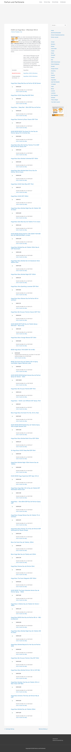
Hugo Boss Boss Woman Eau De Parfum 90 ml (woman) (24, 299)
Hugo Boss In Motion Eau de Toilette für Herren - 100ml (25, 604)
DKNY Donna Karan (55, 62)
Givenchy (53, 70)
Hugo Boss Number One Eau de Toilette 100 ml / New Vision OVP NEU (25, 682)
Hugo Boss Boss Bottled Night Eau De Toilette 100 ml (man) (26, 208)
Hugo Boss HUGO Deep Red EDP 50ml (22, 95)
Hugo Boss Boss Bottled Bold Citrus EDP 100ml (25, 438)
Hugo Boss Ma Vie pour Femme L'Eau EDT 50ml (25, 658)
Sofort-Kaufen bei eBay (21, 91)
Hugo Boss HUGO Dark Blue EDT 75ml (22, 184)
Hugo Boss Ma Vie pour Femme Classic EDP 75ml (25, 312)
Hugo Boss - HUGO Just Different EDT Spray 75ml (26, 401)
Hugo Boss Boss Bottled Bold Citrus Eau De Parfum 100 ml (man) (24, 171)
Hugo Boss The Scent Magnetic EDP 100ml (23, 578)
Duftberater (63, 2)
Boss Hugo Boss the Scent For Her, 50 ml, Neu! (25, 413)
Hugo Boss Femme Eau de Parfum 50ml (22, 566)
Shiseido (53, 97)
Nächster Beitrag (43, 729)
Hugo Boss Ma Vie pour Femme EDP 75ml (23, 388)
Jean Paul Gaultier (55, 82)
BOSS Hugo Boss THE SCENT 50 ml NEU (23, 349)
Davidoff (53, 55)
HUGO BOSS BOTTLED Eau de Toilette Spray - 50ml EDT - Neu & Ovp (24, 324)
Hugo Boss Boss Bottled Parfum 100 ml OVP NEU (25, 670)
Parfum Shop (47, 2)
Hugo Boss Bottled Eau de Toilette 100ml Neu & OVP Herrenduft (25, 248)
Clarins (52, 57)
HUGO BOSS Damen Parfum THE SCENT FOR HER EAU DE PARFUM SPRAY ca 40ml (25, 234)
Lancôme (53, 93)
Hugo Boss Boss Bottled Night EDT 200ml (23, 274)
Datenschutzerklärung (58, 740)
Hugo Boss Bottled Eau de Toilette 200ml (23, 709)
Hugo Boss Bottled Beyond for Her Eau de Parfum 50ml (25, 645)
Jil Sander (53, 84)
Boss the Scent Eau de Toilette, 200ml (22, 542)
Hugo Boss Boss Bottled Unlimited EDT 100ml (24, 158)
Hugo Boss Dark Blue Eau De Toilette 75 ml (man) (25, 221)
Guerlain (53, 75)
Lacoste (53, 90)
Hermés (53, 77)
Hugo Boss (53, 79)
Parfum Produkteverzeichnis (57, 35)
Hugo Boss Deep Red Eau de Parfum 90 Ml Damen (26, 83)
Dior (52, 59)
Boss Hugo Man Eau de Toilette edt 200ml (23, 554)
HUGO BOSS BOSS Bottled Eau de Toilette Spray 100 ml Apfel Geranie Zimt (25, 425)
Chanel (52, 50)
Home (40, 2)
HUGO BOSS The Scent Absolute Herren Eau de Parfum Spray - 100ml (25, 591)
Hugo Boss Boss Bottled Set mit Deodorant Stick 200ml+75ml (25, 261)
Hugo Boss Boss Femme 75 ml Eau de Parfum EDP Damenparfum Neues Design (26, 529)
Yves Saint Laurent (55, 102)
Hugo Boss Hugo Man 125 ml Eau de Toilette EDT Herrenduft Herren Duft (25, 488)
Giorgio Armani (54, 68)
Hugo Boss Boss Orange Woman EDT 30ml (23, 337)
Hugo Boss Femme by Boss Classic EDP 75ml (24, 119)
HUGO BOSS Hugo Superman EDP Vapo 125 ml (25, 476)
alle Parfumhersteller (56, 32)
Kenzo (52, 88)
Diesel (52, 53)
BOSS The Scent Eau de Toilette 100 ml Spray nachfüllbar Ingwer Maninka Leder (24, 362)
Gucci (52, 73)
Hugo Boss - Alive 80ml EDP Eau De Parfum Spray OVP (26, 502)
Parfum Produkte (15, 32)
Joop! (52, 86)
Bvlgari (52, 46)
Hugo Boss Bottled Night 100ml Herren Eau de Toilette (24, 463)
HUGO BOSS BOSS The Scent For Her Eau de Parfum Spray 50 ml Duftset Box (24, 132)
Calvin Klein (54, 48)
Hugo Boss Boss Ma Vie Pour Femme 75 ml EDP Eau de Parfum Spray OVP (25, 145)
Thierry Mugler (54, 99)
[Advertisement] (35, 12)
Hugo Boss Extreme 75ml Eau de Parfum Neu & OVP (25, 696)
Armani (52, 42)
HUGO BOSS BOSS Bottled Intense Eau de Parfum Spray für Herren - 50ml (26, 375)
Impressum (55, 738)
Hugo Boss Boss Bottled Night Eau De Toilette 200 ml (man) (26, 631)
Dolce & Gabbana (55, 64)
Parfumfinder (55, 2)
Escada (53, 66)
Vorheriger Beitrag (9, 729)
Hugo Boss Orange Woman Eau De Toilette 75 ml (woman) (25, 515)
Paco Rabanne (54, 95)
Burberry (53, 44)
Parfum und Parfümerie (14, 2)
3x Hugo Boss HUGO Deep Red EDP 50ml (23, 450)
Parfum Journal (54, 37)
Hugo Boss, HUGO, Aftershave (30, 73)
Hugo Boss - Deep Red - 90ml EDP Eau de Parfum (26, 107)
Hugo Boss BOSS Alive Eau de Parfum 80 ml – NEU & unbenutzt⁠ (26, 618)
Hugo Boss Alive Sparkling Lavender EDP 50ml (25, 286)
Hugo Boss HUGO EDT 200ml (19, 196)
